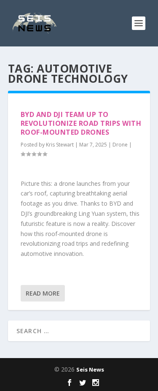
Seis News (90, 369)
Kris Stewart (60, 144)
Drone (120, 144)
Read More (43, 293)
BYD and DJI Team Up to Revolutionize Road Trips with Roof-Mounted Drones (81, 123)
